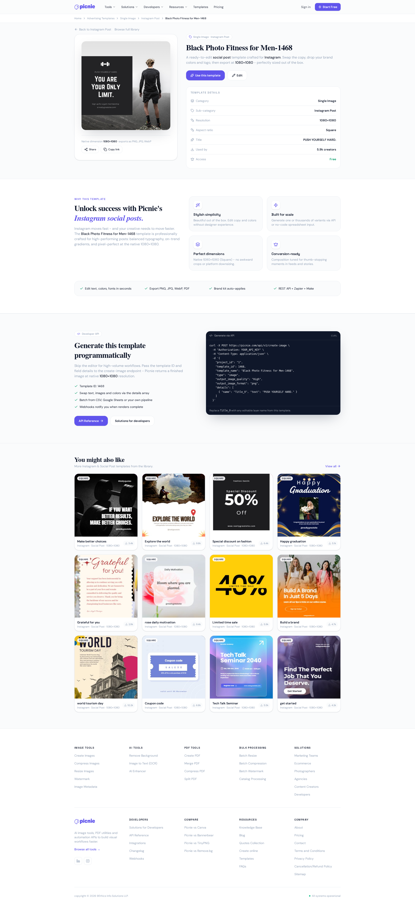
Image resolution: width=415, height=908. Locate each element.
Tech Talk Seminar (225, 703)
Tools (108, 7)
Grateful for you (88, 622)
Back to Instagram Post (95, 29)
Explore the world (157, 541)
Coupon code (154, 703)
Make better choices (91, 541)
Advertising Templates (101, 18)
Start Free (330, 7)
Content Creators (306, 787)
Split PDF (190, 779)
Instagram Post (150, 18)
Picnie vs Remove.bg (198, 851)
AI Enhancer (137, 771)
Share (92, 149)
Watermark (82, 779)
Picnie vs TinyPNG (196, 843)
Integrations (137, 843)
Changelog (136, 851)
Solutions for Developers (146, 827)
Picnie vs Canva (195, 827)
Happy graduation (293, 541)
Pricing (218, 7)
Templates (200, 7)
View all (330, 466)
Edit (240, 75)
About (298, 827)
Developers (152, 7)
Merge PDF (192, 763)
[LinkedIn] (78, 861)
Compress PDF (194, 771)
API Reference (89, 421)
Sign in (306, 7)
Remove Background (143, 755)
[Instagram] (88, 861)
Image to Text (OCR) (143, 763)
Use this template (207, 75)
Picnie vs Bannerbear (199, 835)
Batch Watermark (251, 771)
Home (77, 18)
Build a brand (289, 622)
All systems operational (326, 896)
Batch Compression (253, 763)
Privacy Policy (304, 858)
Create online (248, 851)
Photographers (304, 771)
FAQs (242, 866)
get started (288, 703)
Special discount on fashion (231, 541)
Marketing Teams (306, 755)
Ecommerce (302, 763)
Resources (176, 7)
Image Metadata (85, 787)
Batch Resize (248, 755)
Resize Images (84, 771)
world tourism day (90, 703)
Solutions (127, 7)
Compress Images (86, 763)
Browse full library (127, 29)
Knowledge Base (250, 827)
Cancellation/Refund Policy (313, 866)
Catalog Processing (252, 779)
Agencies (300, 779)
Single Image (128, 18)
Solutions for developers (132, 421)
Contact (300, 843)
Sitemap (300, 874)
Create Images (84, 755)
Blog (242, 835)
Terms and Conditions (309, 851)
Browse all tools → (87, 849)
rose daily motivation (160, 622)
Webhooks (136, 858)
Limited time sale (225, 622)
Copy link (114, 149)
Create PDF (192, 755)
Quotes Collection (251, 843)
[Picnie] (84, 6)
